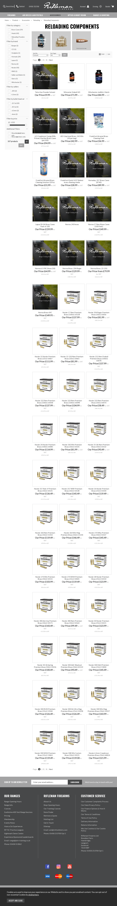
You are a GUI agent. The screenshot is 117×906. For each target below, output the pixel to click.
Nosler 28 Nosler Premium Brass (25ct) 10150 (98, 578)
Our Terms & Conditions (90, 814)
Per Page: (53, 53)
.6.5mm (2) (15, 110)
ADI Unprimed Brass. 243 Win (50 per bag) (71, 137)
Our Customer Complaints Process (94, 801)
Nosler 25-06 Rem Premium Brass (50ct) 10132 (99, 446)
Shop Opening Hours (52, 805)
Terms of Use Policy (89, 818)
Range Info (8, 805)
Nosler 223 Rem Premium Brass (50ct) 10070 (99, 402)
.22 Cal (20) (15, 103)
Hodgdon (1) (16, 53)
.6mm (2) (14, 114)
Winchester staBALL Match (98, 92)
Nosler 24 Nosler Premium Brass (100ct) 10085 (45, 446)
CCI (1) (14, 49)
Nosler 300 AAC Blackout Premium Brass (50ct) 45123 (72, 666)
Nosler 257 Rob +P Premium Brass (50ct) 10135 (45, 490)
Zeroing (95, 6)
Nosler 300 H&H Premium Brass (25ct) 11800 (99, 666)
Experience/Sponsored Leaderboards (18, 837)
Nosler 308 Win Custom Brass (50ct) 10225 (72, 754)
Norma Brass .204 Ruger (71, 268)
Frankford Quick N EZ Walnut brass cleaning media (72, 181)
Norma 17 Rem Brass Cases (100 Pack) (98, 225)
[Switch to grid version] (100, 54)
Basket (107, 6)
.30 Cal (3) (15, 107)
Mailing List (48, 819)
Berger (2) (15, 46)
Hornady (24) (16, 57)
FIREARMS (11, 15)
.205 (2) (14, 91)
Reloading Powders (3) (18, 37)
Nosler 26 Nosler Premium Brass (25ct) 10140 (98, 490)
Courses (7, 808)
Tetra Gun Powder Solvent (45, 92)
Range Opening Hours (13, 801)
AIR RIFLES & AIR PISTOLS (33, 15)
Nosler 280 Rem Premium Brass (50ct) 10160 (72, 622)
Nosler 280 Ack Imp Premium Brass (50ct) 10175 (45, 622)
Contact (22, 6)
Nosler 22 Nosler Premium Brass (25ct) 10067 (45, 357)
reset (21, 145)
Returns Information (89, 825)
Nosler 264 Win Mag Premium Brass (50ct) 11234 (72, 534)
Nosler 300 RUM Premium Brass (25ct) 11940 (45, 710)
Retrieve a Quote (50, 816)
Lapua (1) (15, 60)
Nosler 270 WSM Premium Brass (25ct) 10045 (72, 578)
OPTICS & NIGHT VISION (77, 15)
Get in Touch (49, 823)
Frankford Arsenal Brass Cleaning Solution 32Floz (45, 181)
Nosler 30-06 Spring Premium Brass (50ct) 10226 (45, 666)
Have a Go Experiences (13, 826)
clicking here (33, 895)
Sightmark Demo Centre (13, 833)
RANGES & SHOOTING (101, 15)
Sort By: (35, 53)
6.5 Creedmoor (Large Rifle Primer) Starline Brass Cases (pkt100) (45, 138)
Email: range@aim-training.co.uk (17, 840)
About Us (47, 801)
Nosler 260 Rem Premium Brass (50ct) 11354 (45, 534)
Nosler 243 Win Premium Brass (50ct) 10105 (72, 446)
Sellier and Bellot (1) (18, 75)
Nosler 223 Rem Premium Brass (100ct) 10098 (72, 402)
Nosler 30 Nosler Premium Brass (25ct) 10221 (98, 622)
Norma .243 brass (72, 224)
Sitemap (47, 826)
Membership (9, 819)
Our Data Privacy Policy (90, 805)
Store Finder (48, 812)
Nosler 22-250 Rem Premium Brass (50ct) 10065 (72, 357)
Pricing (7, 816)
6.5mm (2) (15, 94)
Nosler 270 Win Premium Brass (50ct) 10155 (45, 578)
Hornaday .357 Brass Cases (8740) (98, 181)
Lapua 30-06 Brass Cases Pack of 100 (45, 225)
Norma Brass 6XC (45, 312)
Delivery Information (89, 821)
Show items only (18, 133)
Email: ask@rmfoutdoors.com (55, 830)
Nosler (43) (15, 68)
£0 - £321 (11, 122)
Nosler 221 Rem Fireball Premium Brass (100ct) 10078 (98, 358)
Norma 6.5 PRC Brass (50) (45, 268)
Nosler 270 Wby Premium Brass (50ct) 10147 (99, 534)
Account (83, 6)
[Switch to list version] (106, 54)
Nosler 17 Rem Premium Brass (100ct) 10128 (71, 313)
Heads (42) (15, 33)
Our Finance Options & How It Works (93, 809)
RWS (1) (14, 71)
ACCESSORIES (55, 15)
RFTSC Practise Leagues (14, 830)
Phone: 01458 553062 (13, 844)
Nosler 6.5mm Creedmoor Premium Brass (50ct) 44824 (99, 754)
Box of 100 (105, 278)
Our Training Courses (52, 808)
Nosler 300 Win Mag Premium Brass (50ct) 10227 (99, 710)
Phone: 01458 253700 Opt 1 (55, 833)
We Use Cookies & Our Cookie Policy (93, 829)
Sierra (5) (15, 79)
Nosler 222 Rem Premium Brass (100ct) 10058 (45, 402)
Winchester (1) (16, 82)
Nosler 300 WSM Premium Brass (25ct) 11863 (45, 754)
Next (51, 60)
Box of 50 (92, 278)
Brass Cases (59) (17, 30)
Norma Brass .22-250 (98, 268)
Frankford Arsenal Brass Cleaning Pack (98, 137)
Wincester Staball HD (72, 92)
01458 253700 (34, 6)
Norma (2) (15, 64)
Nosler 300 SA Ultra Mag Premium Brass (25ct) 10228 (72, 710)
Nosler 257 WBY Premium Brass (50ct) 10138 (72, 490)
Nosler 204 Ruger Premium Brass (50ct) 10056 (98, 313)
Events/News (9, 823)
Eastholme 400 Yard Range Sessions (18, 812)
